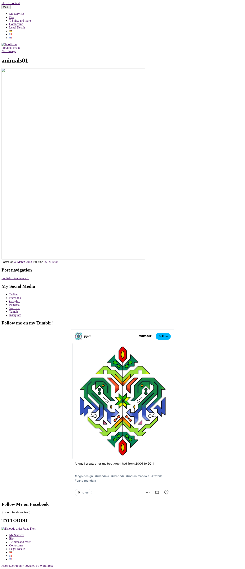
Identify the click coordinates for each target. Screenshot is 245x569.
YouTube (14, 308)
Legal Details (17, 27)
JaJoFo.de (8, 565)
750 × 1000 (51, 261)
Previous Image (11, 47)
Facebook (15, 297)
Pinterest (14, 304)
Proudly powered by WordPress (33, 565)
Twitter (13, 294)
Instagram (15, 315)
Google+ (14, 301)
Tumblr (13, 311)
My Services (16, 13)
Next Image (9, 51)
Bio (11, 17)
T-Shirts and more (20, 20)
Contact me (16, 24)
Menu (6, 7)
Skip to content (11, 3)
